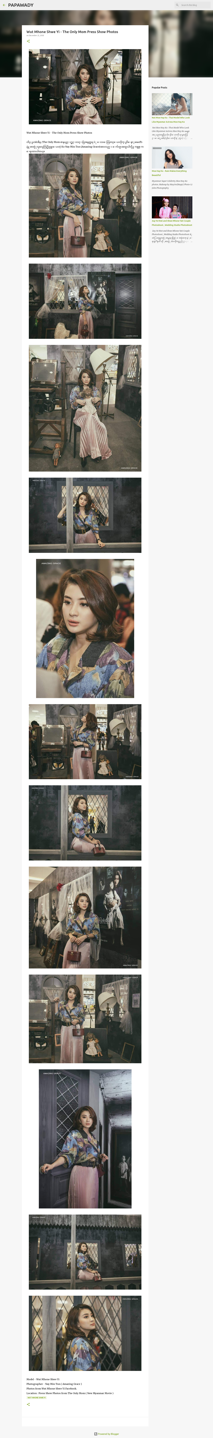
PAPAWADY (20, 5)
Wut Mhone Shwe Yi (36, 1398)
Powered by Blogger (108, 1434)
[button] (28, 41)
